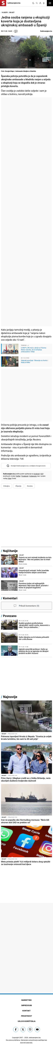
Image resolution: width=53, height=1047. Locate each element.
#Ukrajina (6, 486)
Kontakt (26, 1010)
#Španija (18, 486)
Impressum (26, 1005)
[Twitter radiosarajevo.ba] (22, 1029)
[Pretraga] (37, 3)
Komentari (10, 598)
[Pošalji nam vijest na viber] (30, 1029)
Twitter (18, 476)
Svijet (11, 12)
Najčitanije (10, 551)
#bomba (30, 486)
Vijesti (5, 12)
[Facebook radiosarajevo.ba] (15, 1029)
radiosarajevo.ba (35, 1037)
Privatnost (26, 1016)
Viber (9, 478)
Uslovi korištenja (26, 1021)
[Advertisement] (26, 211)
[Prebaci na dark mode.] (33, 3)
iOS (42, 474)
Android (36, 474)
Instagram (33, 476)
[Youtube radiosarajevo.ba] (37, 1029)
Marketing (26, 1000)
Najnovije (10, 697)
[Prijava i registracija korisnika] (40, 3)
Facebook (24, 476)
